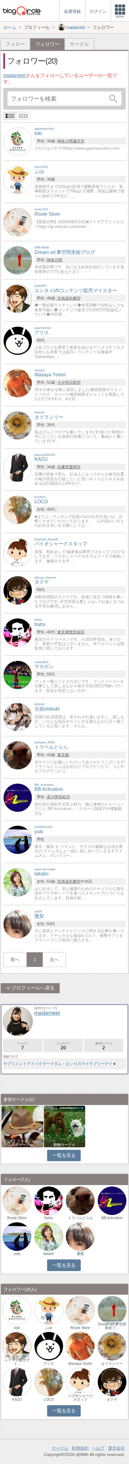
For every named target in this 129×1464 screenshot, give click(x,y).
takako (48, 1254)
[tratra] (17, 632)
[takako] (17, 881)
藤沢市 (79, 141)
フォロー (15, 44)
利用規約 (80, 1448)
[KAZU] (17, 467)
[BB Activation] (17, 797)
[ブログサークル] (21, 10)
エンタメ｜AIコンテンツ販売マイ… (17, 1360)
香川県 (52, 797)
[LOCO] (17, 509)
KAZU (17, 1399)
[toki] (17, 141)
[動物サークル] (65, 1126)
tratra (48, 1218)
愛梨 (80, 1254)
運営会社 (116, 1448)
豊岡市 (75, 467)
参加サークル (103, 1046)
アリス (48, 1363)
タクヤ (111, 1399)
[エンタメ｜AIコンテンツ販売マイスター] (17, 1346)
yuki (17, 1254)
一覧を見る (64, 1155)
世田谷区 (77, 632)
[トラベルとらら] (17, 754)
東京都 (63, 632)
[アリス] (17, 340)
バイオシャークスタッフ (80, 1397)
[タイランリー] (17, 425)
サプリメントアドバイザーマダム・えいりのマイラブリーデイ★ (59, 1063)
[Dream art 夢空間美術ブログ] (17, 260)
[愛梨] (17, 923)
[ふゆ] (17, 179)
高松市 (64, 797)
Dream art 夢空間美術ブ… (112, 1326)
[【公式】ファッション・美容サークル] (22, 1126)
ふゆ (48, 1328)
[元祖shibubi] (17, 716)
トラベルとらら (80, 1218)
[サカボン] (17, 674)
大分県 (63, 382)
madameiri (14, 75)
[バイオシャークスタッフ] (17, 551)
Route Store (17, 1218)
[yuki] (17, 839)
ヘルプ (98, 1448)
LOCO (49, 1399)
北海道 (63, 298)
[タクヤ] (17, 590)
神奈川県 (65, 141)
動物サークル (64, 1145)
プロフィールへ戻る (33, 987)
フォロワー (63, 1046)
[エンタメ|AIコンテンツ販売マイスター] (17, 298)
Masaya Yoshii (80, 1363)
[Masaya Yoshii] (17, 382)
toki (17, 1328)
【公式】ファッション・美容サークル (22, 1143)
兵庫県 (63, 467)
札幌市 (75, 298)
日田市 (75, 382)
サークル (79, 44)
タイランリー (112, 1363)
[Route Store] (17, 221)
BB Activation (112, 1218)
